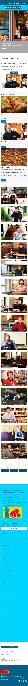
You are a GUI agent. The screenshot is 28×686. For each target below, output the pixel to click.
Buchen (5, 581)
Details (3, 121)
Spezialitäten (6, 547)
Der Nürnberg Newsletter (10, 523)
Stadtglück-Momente (8, 575)
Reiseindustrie (6, 630)
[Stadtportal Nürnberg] (14, 671)
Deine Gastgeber (7, 599)
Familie (5, 573)
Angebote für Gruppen (8, 597)
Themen (5, 603)
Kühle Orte (6, 559)
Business (5, 618)
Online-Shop (6, 595)
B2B (13, 3)
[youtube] (23, 681)
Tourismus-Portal (7, 625)
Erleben (5, 557)
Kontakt (18, 3)
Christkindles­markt (7, 616)
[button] (5, 470)
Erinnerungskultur (7, 605)
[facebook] (17, 681)
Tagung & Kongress (8, 620)
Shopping (5, 567)
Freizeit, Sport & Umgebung (9, 569)
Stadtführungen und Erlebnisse (10, 541)
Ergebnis (5, 589)
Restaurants (6, 549)
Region (5, 537)
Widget (5, 583)
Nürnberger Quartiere (8, 577)
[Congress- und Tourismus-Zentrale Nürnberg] (13, 7)
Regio (4, 611)
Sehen (4, 533)
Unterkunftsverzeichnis (8, 587)
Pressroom (6, 628)
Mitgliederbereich (7, 632)
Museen (5, 535)
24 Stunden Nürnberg (8, 571)
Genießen (5, 545)
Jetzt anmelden (14, 528)
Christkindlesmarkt (7, 561)
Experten (5, 553)
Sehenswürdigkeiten (8, 539)
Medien (9, 3)
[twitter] (19, 681)
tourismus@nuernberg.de (12, 660)
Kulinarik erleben (7, 551)
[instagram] (26, 681)
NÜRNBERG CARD (7, 591)
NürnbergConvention (8, 634)
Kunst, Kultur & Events (8, 607)
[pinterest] (21, 681)
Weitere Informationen (9, 505)
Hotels (5, 585)
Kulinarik (5, 613)
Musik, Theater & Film (8, 565)
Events (5, 563)
